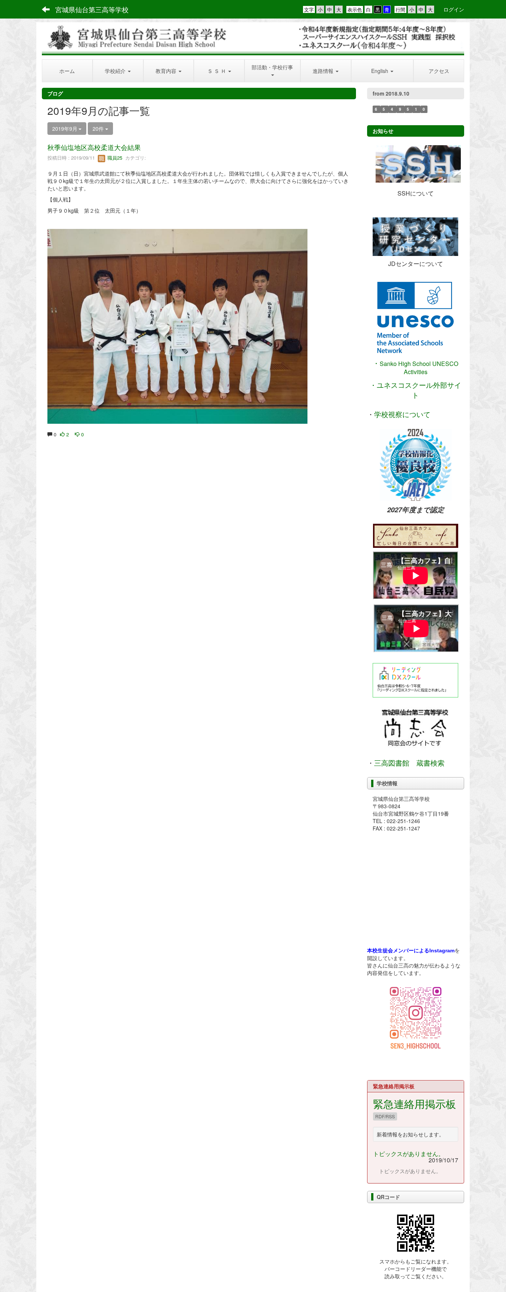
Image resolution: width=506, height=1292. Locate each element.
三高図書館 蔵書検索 (409, 762)
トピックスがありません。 (408, 1153)
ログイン (453, 9)
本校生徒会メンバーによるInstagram (411, 950)
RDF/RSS (385, 1116)
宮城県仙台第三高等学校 (92, 9)
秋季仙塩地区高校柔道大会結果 (94, 147)
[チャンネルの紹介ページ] (416, 536)
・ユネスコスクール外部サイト (415, 390)
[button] (118, 70)
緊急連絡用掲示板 (414, 1103)
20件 (99, 128)
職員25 (114, 157)
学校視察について (402, 415)
